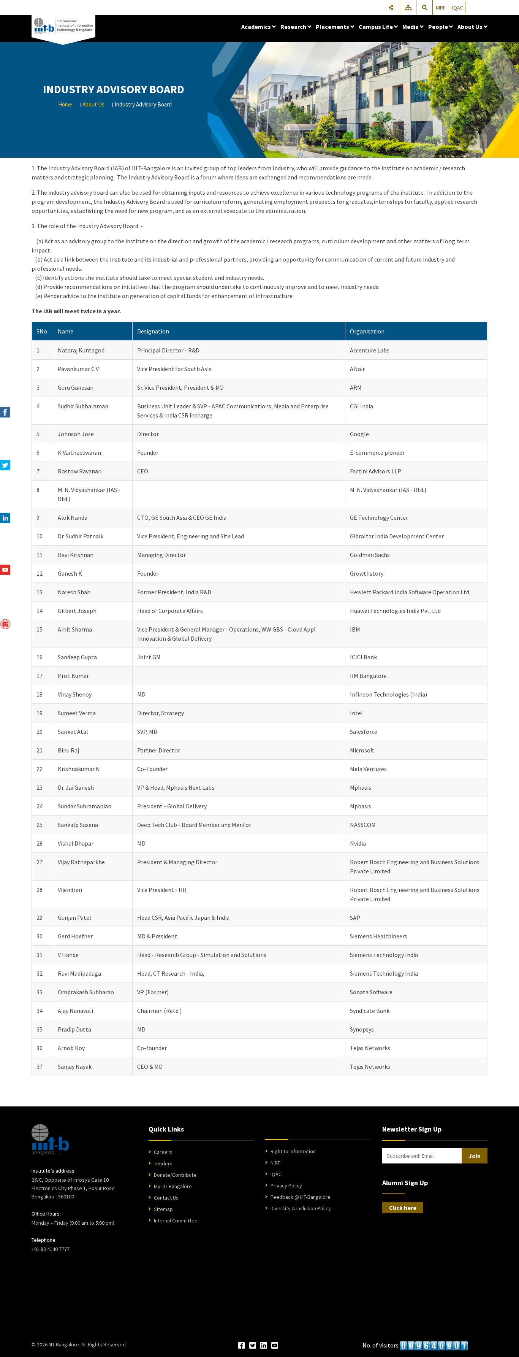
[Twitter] (252, 1346)
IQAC (457, 7)
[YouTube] (274, 1346)
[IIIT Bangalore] (63, 26)
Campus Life (376, 26)
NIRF (441, 7)
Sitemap (163, 1209)
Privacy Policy (286, 1185)
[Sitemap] (408, 7)
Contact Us (166, 1197)
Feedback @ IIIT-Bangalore (301, 1197)
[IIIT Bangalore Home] (50, 1139)
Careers (163, 1152)
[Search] (424, 7)
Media (411, 26)
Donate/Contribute (175, 1174)
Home (65, 104)
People (438, 26)
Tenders (163, 1163)
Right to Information (293, 1151)
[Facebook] (241, 1346)
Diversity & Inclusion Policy (301, 1208)
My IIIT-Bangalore (173, 1186)
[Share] (391, 7)
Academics (256, 26)
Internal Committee (176, 1220)
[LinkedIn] (263, 1346)
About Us (470, 26)
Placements (333, 26)
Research (293, 26)
